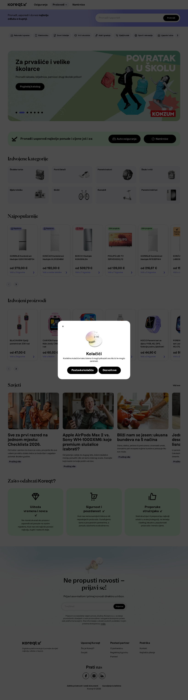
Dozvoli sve (109, 370)
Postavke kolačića (83, 370)
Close (63, 326)
